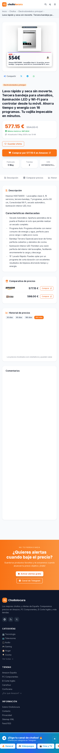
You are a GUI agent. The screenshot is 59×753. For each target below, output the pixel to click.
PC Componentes (10, 677)
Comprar (45, 288)
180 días (28, 317)
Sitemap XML (8, 719)
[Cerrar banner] (55, 738)
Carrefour (6, 685)
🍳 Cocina (6, 655)
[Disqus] (29, 412)
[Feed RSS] (10, 619)
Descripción (12, 178)
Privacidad (7, 715)
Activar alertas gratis (31, 574)
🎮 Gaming (7, 646)
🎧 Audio (6, 642)
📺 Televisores (9, 638)
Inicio (4, 11)
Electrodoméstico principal (31, 11)
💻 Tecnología (8, 634)
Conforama (7, 689)
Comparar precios (34, 178)
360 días (39, 317)
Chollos (12, 11)
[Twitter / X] (16, 619)
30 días (10, 317)
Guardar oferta (15, 144)
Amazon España (9, 672)
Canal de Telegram (31, 580)
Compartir (11, 76)
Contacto (6, 711)
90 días (19, 317)
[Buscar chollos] (45, 4)
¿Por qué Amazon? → (12, 693)
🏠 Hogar (6, 650)
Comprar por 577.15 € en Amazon (30, 152)
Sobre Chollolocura (11, 707)
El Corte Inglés (8, 681)
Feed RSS (6, 723)
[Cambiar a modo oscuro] (50, 4)
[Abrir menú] (55, 4)
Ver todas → (7, 659)
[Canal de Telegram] (4, 619)
